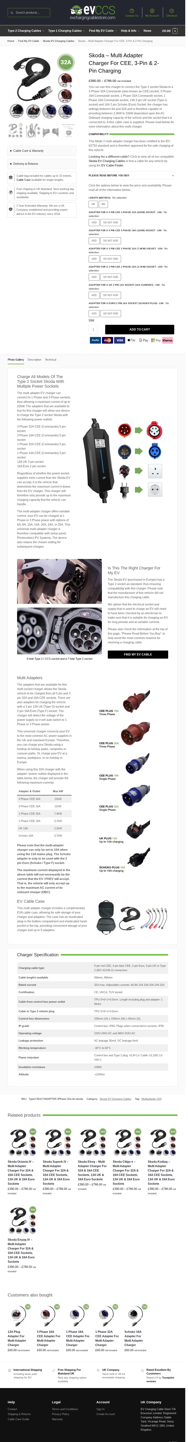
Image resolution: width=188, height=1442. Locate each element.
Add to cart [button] (19, 1358)
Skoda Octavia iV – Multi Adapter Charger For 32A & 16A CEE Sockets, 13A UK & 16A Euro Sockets (21, 1172)
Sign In (100, 1409)
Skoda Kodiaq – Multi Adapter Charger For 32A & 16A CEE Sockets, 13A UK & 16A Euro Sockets (161, 1172)
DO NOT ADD (110, 222)
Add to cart (139, 329)
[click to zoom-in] (41, 86)
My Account (152, 15)
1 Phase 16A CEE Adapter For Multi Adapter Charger (78, 1338)
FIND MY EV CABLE (138, 654)
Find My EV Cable (28, 41)
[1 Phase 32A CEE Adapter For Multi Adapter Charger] (107, 1315)
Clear (91, 320)
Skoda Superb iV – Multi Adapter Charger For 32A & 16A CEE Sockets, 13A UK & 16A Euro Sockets (56, 1172)
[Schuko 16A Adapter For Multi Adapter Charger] (136, 1315)
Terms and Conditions (65, 1409)
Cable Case (24, 179)
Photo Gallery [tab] (16, 359)
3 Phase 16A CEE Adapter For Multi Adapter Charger (48, 1338)
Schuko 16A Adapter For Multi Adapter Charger (133, 1338)
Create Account (105, 1414)
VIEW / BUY (22, 1201)
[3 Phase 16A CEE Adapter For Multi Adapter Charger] (49, 1315)
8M (103, 204)
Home (10, 41)
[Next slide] (71, 86)
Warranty (57, 1419)
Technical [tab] (50, 359)
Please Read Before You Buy (109, 175)
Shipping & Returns (19, 1414)
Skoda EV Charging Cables (58, 41)
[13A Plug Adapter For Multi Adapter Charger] (19, 1315)
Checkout (171, 15)
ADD (94, 222)
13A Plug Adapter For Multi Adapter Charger (17, 1338)
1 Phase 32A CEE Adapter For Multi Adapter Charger (107, 1338)
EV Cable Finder (112, 165)
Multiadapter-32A (152, 1098)
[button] (170, 30)
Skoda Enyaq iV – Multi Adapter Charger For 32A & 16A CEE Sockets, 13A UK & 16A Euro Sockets (21, 1250)
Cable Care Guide (18, 1419)
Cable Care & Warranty (28, 150)
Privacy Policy (60, 1414)
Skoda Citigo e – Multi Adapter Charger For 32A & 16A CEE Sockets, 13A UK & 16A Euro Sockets (126, 1172)
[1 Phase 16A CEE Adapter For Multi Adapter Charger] (78, 1315)
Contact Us (131, 15)
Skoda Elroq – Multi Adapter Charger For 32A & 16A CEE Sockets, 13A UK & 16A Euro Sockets (92, 1170)
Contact (12, 1409)
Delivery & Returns (25, 163)
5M (93, 204)
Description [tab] (34, 359)
